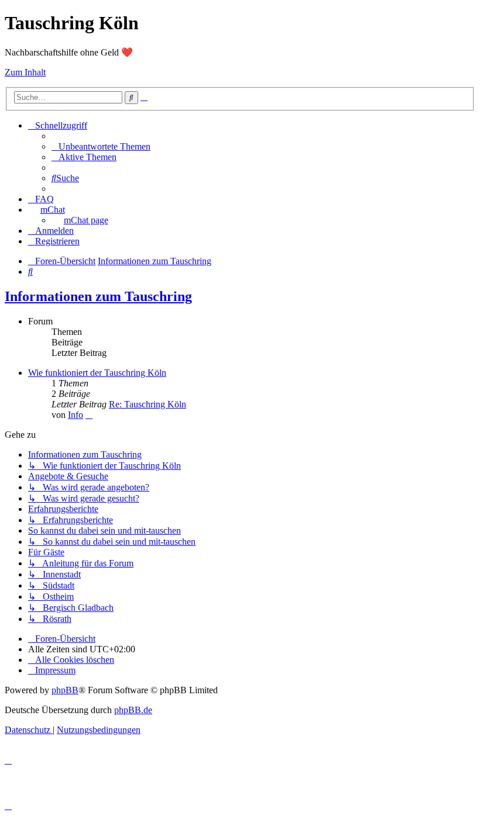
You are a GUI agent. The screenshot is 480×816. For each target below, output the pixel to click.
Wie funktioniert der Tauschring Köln (97, 373)
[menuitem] (101, 146)
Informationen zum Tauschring (98, 296)
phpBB (65, 690)
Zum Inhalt (25, 72)
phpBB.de (133, 710)
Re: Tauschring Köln (147, 404)
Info (75, 415)
